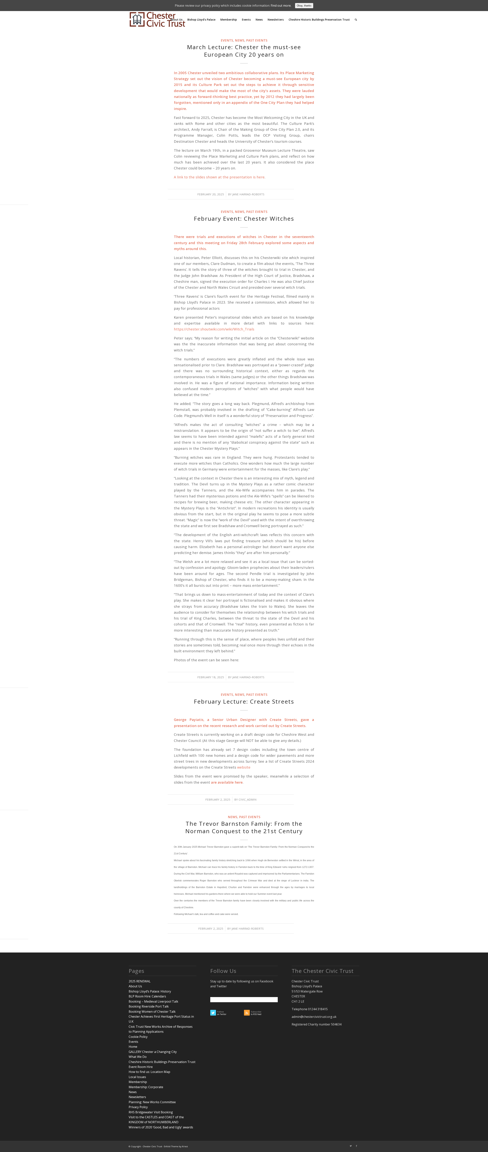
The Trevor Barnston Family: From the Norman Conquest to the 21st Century (244, 827)
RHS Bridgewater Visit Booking (151, 1112)
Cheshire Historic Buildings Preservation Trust (162, 1062)
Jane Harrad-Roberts (248, 194)
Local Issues (137, 1077)
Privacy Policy (138, 1107)
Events (227, 40)
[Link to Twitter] (351, 1146)
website (243, 767)
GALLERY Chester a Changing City (153, 1052)
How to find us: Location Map (149, 1072)
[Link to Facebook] (356, 1146)
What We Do (138, 1057)
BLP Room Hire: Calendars (147, 996)
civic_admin (247, 799)
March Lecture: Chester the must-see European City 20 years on (244, 50)
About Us (135, 986)
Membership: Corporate (146, 1087)
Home (133, 1047)
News (239, 40)
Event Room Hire (141, 1067)
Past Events (256, 40)
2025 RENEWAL (140, 981)
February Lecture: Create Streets (244, 701)
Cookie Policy (138, 1037)
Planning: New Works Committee (152, 1102)
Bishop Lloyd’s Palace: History (150, 991)
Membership (138, 1082)
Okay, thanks (304, 5)
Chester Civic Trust (152, 1146)
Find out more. (281, 5)
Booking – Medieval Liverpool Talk (153, 1001)
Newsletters (137, 1097)
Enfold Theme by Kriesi (176, 1146)
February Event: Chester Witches (244, 218)
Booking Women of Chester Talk (152, 1011)
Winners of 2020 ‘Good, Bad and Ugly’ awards (161, 1127)
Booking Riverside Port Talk (149, 1006)
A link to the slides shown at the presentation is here (219, 177)
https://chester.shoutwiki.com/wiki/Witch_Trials (214, 329)
